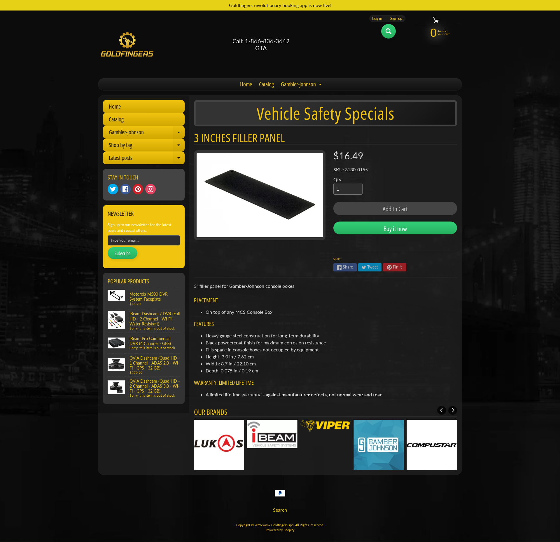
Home (246, 84)
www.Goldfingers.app (277, 525)
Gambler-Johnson (302, 85)
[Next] (452, 410)
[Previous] (441, 410)
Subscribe (122, 253)
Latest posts (147, 159)
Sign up (396, 18)
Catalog (266, 84)
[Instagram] (150, 189)
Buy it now (395, 228)
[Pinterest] (138, 189)
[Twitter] (113, 189)
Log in (377, 18)
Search (280, 510)
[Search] (388, 31)
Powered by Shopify (280, 530)
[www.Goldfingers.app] (127, 44)
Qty (337, 179)
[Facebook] (125, 189)
